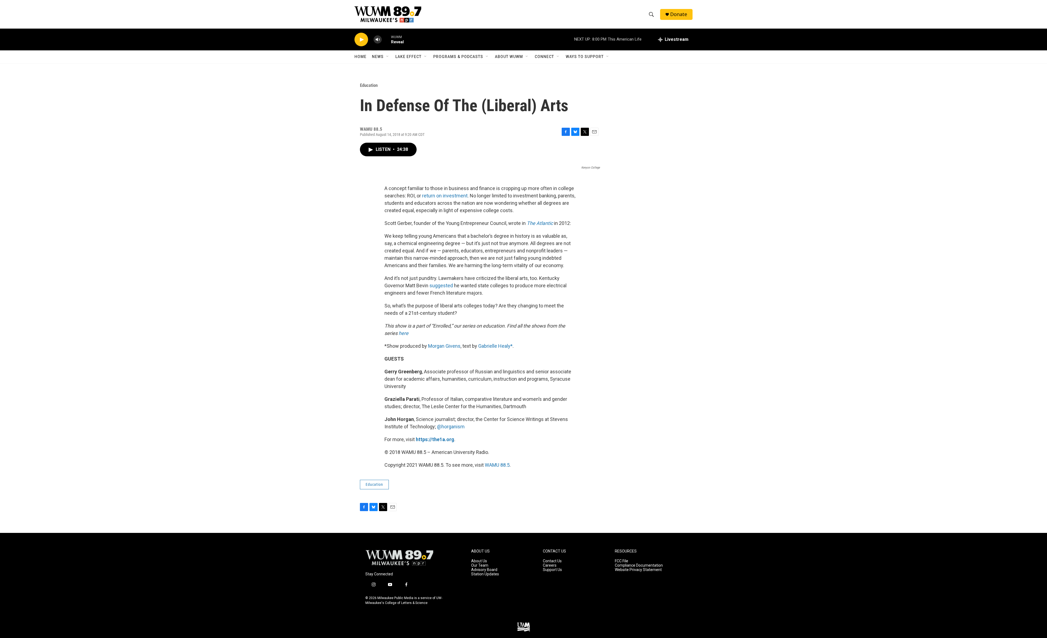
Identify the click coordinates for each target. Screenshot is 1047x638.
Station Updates (485, 574)
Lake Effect (408, 56)
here (403, 333)
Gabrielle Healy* (495, 346)
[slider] (386, 39)
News (378, 56)
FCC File (621, 561)
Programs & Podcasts (458, 56)
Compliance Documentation (639, 565)
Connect (544, 56)
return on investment (445, 196)
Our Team (479, 565)
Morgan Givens (444, 346)
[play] (361, 39)
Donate (678, 14)
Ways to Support (585, 56)
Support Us (552, 570)
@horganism (451, 426)
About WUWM (509, 56)
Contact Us (552, 561)
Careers (549, 565)
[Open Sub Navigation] (388, 56)
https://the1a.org (435, 439)
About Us (479, 561)
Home (360, 56)
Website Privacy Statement (638, 570)
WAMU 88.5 (497, 465)
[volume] (377, 39)
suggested (441, 285)
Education (369, 85)
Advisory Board (484, 570)
